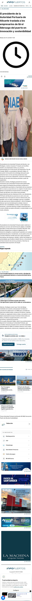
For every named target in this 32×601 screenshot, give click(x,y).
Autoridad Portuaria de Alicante (18, 164)
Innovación (28, 416)
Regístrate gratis (8, 344)
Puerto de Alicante (5, 418)
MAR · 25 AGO (4, 5)
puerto (24, 173)
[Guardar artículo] (1, 76)
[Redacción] (3, 425)
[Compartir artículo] (5, 76)
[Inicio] (16, 2)
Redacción (3, 37)
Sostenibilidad (14, 418)
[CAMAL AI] (11, 6)
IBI (21, 416)
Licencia (29, 76)
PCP (27, 5)
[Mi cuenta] (29, 2)
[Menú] (2, 2)
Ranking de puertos (19, 5)
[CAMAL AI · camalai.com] (22, 336)
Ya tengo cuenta (21, 344)
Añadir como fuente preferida (16, 159)
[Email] (29, 424)
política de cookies (18, 587)
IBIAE (6, 171)
